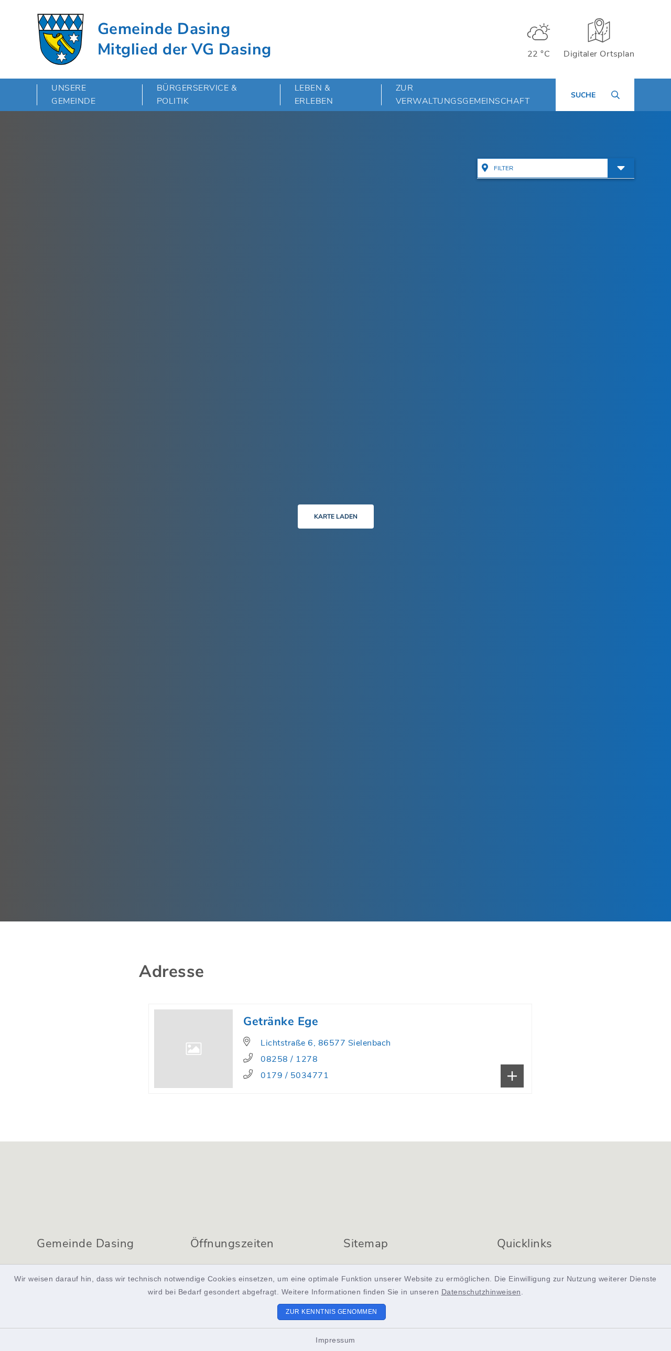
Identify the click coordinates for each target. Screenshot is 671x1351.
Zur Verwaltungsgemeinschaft (463, 94)
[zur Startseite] (60, 39)
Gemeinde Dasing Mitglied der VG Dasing (185, 39)
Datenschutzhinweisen (481, 1292)
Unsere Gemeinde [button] (73, 94)
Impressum (335, 1340)
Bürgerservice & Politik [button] (197, 94)
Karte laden (336, 516)
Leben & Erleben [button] (314, 94)
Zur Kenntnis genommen (331, 1311)
